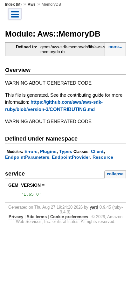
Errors (31, 151)
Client (97, 151)
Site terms (37, 216)
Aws (32, 4)
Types (65, 151)
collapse (115, 173)
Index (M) (13, 4)
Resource (103, 157)
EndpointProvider (71, 157)
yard (94, 207)
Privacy (16, 216)
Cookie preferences (69, 216)
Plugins (48, 151)
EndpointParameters (27, 157)
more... (115, 46)
